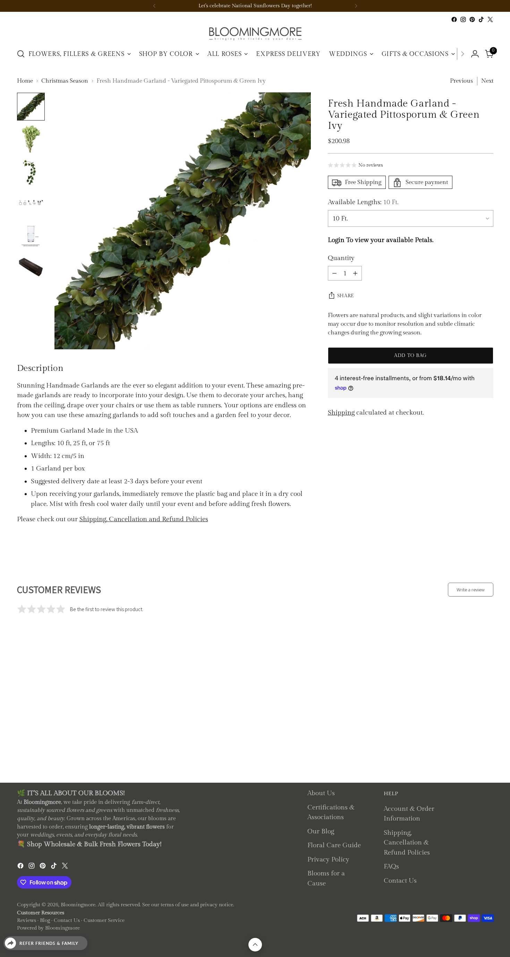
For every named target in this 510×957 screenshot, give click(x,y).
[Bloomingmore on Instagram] (463, 19)
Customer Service (104, 920)
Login (336, 240)
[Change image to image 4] (31, 202)
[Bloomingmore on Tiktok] (481, 19)
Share (346, 296)
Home (25, 80)
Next (487, 80)
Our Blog (320, 831)
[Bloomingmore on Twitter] (490, 19)
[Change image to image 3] (31, 170)
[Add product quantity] (355, 273)
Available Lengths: (363, 202)
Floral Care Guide (334, 845)
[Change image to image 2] (31, 138)
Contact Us (400, 880)
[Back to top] (255, 944)
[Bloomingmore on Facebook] (454, 19)
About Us (321, 793)
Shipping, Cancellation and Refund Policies (143, 519)
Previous (461, 80)
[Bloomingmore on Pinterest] (472, 19)
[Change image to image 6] (31, 266)
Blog (45, 920)
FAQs (391, 866)
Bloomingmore (78, 905)
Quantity (341, 258)
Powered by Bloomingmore (48, 928)
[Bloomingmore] (255, 33)
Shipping (341, 413)
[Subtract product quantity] (334, 273)
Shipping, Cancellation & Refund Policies (407, 842)
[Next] (356, 6)
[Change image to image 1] (31, 106)
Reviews (26, 920)
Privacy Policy (328, 859)
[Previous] (154, 6)
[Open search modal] (21, 54)
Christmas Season (64, 80)
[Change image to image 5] (31, 234)
